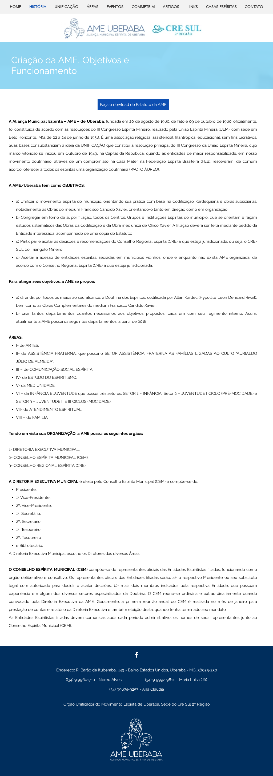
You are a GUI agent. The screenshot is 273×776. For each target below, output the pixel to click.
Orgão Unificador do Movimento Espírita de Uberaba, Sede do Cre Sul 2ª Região (136, 704)
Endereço (65, 670)
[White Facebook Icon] (136, 655)
